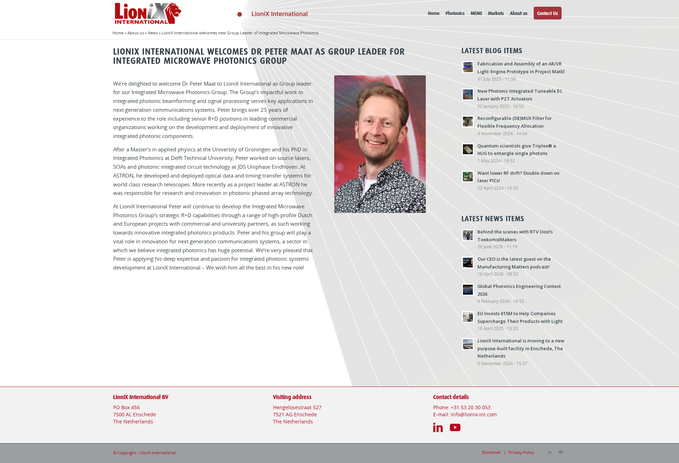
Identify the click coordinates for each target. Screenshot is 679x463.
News (153, 33)
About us (135, 33)
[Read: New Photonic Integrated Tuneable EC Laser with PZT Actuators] (468, 94)
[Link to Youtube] (560, 452)
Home (117, 33)
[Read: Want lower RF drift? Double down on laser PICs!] (468, 176)
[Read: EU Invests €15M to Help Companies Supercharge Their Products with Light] (468, 317)
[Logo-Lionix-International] (249, 13)
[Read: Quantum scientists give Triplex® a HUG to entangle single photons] (468, 149)
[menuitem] (433, 13)
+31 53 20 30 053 (471, 407)
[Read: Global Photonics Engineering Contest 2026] (468, 289)
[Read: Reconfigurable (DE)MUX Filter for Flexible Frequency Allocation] (468, 121)
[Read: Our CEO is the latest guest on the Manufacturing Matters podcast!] (468, 262)
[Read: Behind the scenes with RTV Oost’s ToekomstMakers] (468, 235)
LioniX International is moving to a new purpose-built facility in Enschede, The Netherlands (520, 348)
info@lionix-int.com (474, 414)
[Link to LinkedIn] (550, 452)
